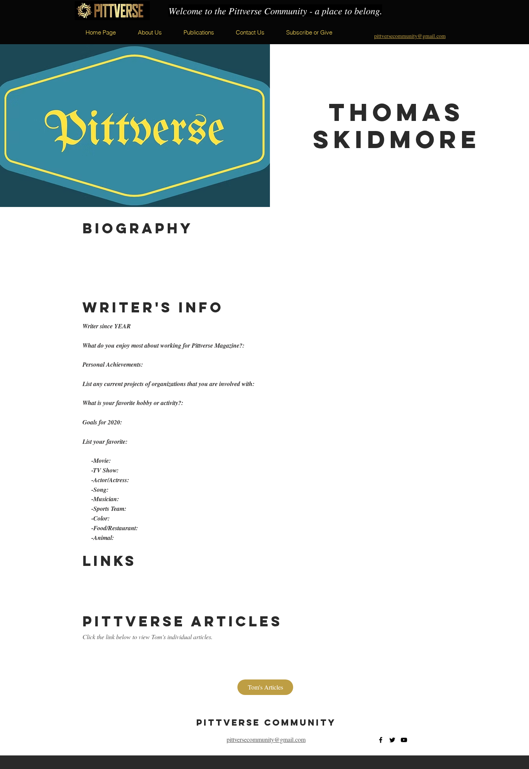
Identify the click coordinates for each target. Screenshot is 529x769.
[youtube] (404, 740)
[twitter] (392, 740)
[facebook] (381, 740)
